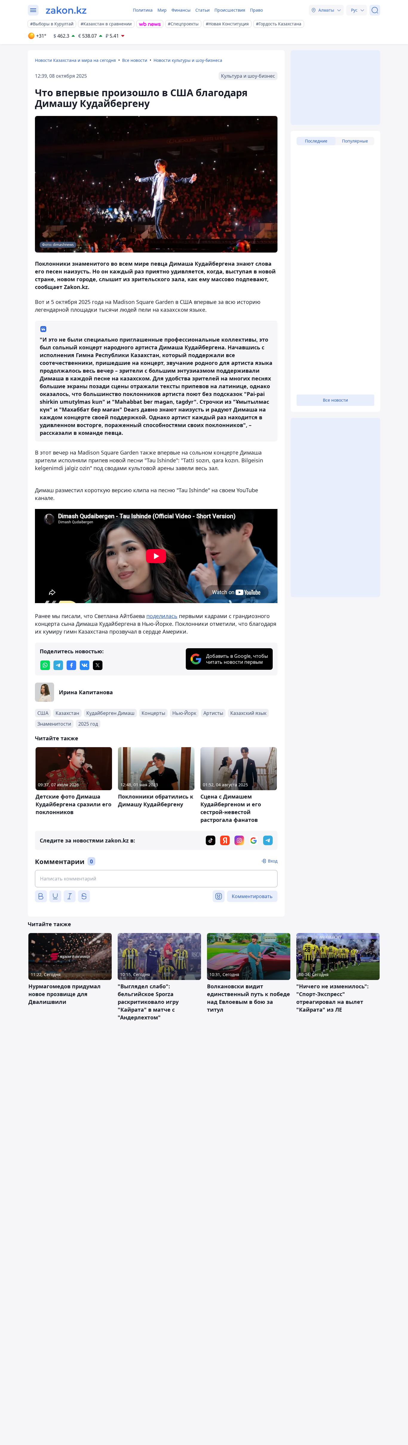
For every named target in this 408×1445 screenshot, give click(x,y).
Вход (272, 861)
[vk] (84, 665)
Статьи (202, 10)
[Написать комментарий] (156, 878)
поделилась (161, 616)
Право (256, 10)
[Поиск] (374, 10)
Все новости (134, 60)
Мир (162, 10)
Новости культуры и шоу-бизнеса (188, 60)
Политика (143, 10)
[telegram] (58, 665)
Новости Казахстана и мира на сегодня (75, 60)
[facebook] (71, 665)
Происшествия (229, 10)
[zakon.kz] (66, 10)
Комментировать (252, 896)
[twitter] (97, 665)
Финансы (181, 10)
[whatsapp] (45, 665)
